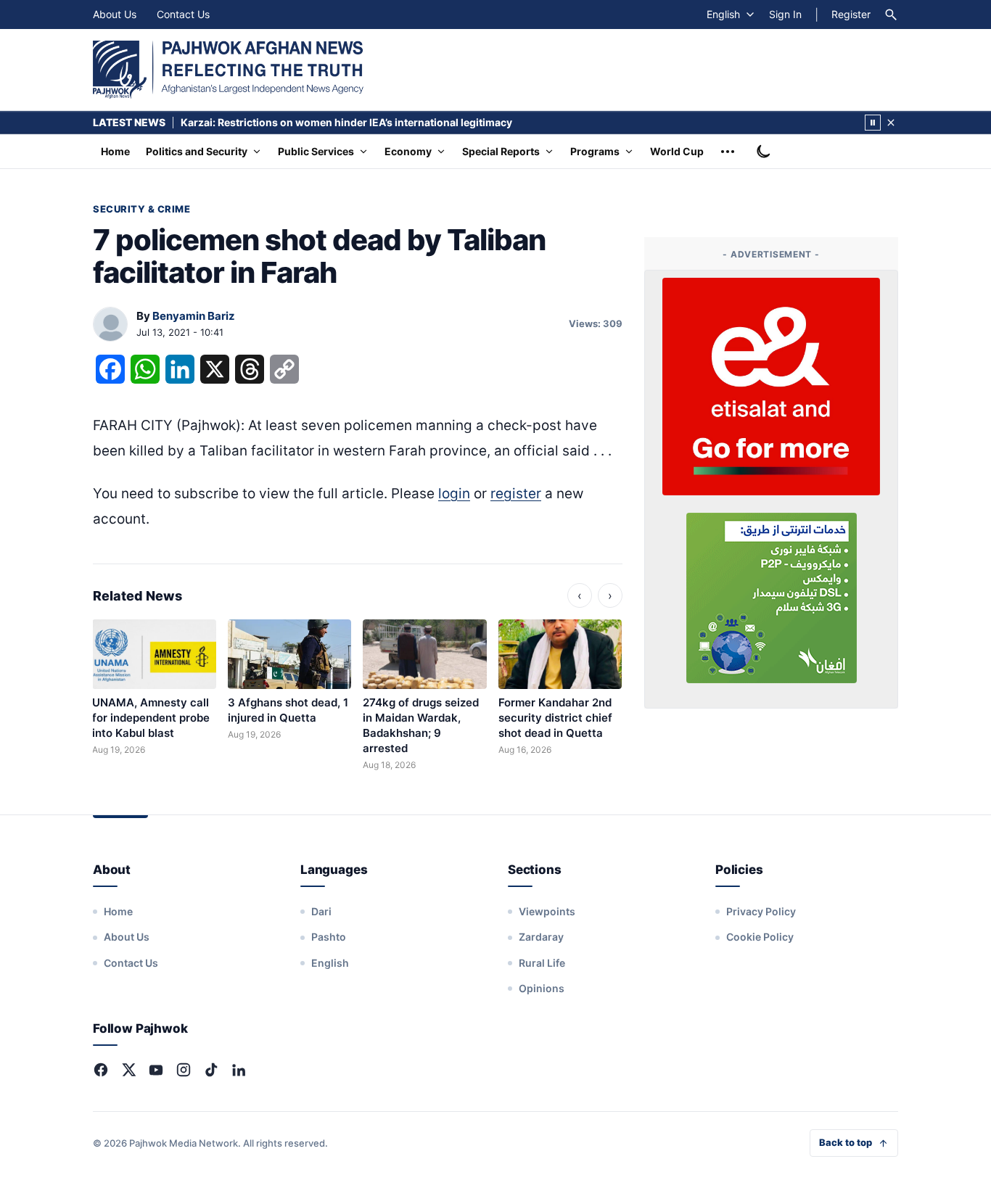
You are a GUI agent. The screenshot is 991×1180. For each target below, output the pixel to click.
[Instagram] (184, 1070)
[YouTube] (156, 1070)
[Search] (891, 14)
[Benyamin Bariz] (110, 325)
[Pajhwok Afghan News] (228, 70)
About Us (114, 14)
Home (115, 151)
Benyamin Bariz (193, 316)
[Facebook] (101, 1070)
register (515, 493)
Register (851, 14)
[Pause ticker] (873, 123)
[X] (128, 1070)
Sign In (785, 14)
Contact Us (183, 14)
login (454, 493)
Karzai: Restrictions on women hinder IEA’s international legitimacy (346, 122)
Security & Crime (141, 209)
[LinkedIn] (239, 1070)
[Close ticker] (891, 123)
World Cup (677, 151)
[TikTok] (211, 1070)
